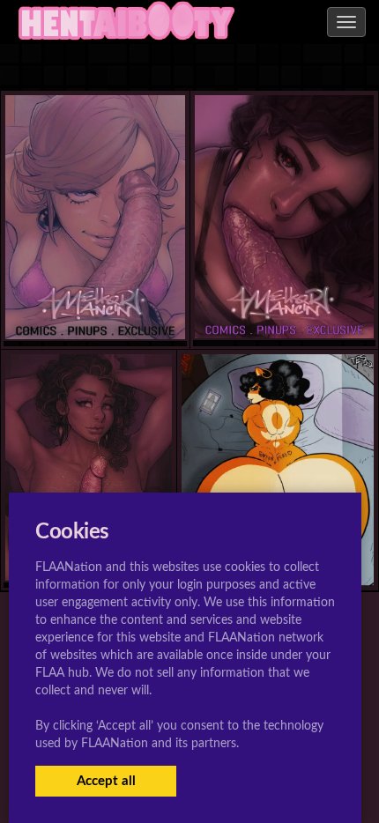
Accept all (106, 781)
